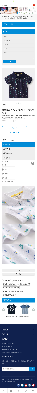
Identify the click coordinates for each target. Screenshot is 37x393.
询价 (13, 128)
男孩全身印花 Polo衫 (9, 284)
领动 (13, 381)
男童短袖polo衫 (18, 280)
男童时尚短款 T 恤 (12, 316)
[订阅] (32, 369)
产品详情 (6, 144)
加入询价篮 (13, 132)
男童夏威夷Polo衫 (9, 295)
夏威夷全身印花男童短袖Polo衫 (13, 291)
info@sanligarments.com (10, 349)
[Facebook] (18, 385)
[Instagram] (29, 385)
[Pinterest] (33, 385)
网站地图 (7, 381)
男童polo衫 (6, 280)
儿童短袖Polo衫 (25, 284)
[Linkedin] (22, 385)
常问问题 (6, 158)
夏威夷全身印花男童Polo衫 (11, 288)
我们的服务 (7, 153)
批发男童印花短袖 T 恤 (25, 316)
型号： (5, 140)
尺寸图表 (6, 149)
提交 (9, 61)
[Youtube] (26, 385)
